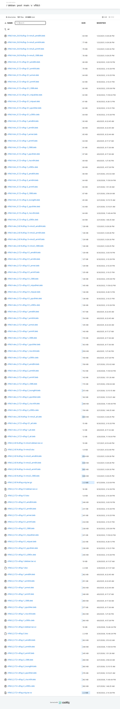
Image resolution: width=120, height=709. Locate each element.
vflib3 (37, 5)
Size (84, 23)
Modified (101, 23)
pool (19, 5)
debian (11, 5)
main (26, 5)
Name (10, 23)
